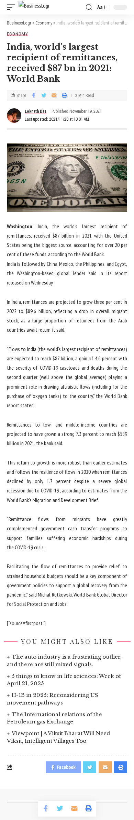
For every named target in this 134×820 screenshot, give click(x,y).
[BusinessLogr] (34, 7)
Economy (17, 34)
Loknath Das (35, 111)
